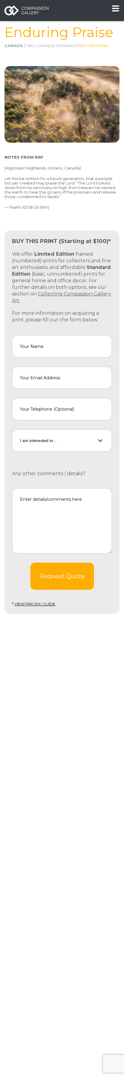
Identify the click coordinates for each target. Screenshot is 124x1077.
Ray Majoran (93, 45)
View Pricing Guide (34, 604)
